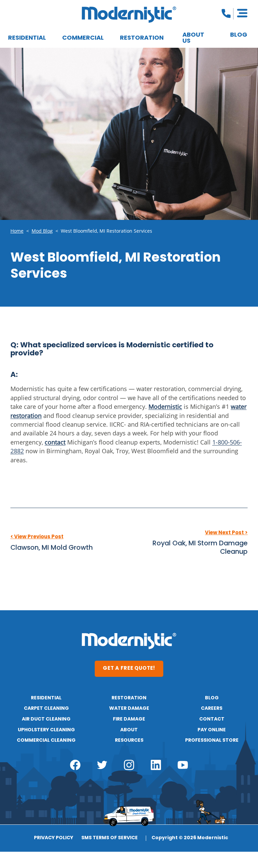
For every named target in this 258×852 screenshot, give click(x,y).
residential (46, 698)
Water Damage (129, 708)
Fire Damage (129, 719)
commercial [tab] (83, 38)
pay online (212, 730)
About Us (193, 38)
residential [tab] (27, 38)
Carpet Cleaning (46, 708)
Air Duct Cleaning (46, 719)
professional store (212, 740)
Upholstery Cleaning (46, 730)
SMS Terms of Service (109, 838)
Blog (238, 35)
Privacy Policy (53, 838)
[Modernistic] (129, 14)
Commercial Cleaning (46, 740)
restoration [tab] (142, 38)
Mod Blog (42, 231)
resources (129, 740)
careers (211, 708)
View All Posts (129, 570)
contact (211, 719)
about (129, 730)
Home (17, 231)
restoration (129, 698)
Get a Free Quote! (129, 668)
